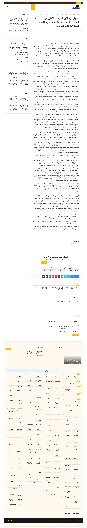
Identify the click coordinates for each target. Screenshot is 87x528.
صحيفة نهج (76, 435)
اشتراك (44, 262)
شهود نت (67, 461)
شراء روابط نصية (76, 482)
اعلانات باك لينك (49, 490)
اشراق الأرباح (67, 472)
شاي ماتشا (57, 462)
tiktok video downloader (11, 500)
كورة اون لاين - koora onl (19, 399)
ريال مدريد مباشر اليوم (38, 473)
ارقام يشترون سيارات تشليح (38, 448)
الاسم (77, 316)
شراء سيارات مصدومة (30, 448)
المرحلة (69, 270)
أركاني (76, 465)
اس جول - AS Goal (10, 404)
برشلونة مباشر (29, 380)
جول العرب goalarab (38, 463)
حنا (57, 458)
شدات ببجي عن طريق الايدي (48, 411)
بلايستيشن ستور (57, 444)
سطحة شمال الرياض (38, 428)
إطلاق (76, 268)
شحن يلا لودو (57, 435)
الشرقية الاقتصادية (67, 427)
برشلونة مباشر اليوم (29, 473)
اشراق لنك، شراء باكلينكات (76, 487)
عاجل (59, 270)
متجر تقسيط (49, 398)
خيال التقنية (76, 424)
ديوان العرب (49, 485)
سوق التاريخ (49, 473)
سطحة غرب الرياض (30, 428)
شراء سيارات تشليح (38, 443)
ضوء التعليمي (76, 401)
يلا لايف (34, 467)
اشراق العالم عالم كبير (67, 492)
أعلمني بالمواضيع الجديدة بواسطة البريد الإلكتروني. (69, 331)
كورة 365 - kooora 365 (19, 404)
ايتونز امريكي (48, 384)
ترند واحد (28, 6)
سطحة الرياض (38, 420)
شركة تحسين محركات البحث (67, 390)
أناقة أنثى (67, 438)
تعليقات (10, 38)
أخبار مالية (38, 6)
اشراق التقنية (67, 416)
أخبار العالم (44, 6)
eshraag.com (48, 520)
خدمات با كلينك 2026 (48, 481)
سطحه (30, 420)
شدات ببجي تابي (49, 381)
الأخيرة (26, 38)
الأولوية (70, 268)
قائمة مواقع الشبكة (59, 520)
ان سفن (76, 420)
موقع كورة (15, 438)
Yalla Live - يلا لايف (11, 394)
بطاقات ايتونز (48, 440)
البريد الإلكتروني (76, 321)
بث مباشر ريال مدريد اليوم (29, 463)
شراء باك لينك (76, 478)
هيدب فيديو (68, 454)
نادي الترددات (76, 449)
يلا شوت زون (19, 485)
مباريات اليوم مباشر (38, 381)
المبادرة (75, 270)
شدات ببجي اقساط (57, 377)
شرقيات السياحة (67, 469)
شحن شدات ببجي (57, 430)
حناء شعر (48, 454)
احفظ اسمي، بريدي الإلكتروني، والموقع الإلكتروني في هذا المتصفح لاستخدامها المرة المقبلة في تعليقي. (60, 326)
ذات (64, 270)
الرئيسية (76, 14)
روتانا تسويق (76, 446)
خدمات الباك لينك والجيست (57, 469)
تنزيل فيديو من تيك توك (19, 494)
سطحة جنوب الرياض (38, 433)
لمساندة (48, 270)
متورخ (76, 442)
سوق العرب (57, 473)
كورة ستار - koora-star (11, 377)
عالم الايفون (76, 431)
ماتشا (49, 458)
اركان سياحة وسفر (72, 410)
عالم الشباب (72, 383)
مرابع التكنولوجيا (67, 420)
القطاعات (39, 268)
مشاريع (57, 490)
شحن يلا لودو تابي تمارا (49, 416)
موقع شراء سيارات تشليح (29, 443)
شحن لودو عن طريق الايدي (48, 436)
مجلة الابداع (68, 446)
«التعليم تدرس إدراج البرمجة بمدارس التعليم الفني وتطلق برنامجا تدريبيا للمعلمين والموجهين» (56, 288)
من (43, 270)
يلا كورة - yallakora (11, 399)
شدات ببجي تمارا (49, 376)
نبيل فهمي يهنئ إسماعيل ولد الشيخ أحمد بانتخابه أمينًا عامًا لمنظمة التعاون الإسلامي (72, 288)
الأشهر (18, 38)
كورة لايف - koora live (19, 459)
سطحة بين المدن (38, 424)
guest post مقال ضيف (49, 469)
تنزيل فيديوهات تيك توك (19, 500)
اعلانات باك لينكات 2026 (15, 475)
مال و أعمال (22, 6)
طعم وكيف (76, 461)
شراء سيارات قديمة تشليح (34, 452)
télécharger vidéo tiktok (15, 504)
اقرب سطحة (30, 432)
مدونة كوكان (67, 431)
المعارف (76, 454)
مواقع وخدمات (16, 6)
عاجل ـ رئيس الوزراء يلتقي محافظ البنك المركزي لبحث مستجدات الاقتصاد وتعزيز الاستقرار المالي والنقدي (19, 56)
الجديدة (58, 268)
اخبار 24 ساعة (67, 509)
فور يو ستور (49, 407)
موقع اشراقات (75, 405)
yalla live (34, 482)
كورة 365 (38, 458)
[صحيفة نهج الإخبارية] (76, 7)
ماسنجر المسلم (72, 396)
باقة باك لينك (76, 388)
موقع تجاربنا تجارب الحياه (57, 486)
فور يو (49, 425)
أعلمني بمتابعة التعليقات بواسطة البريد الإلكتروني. (69, 328)
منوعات (33, 6)
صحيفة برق (68, 401)
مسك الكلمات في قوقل (76, 416)
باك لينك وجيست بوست (76, 502)
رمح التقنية (76, 458)
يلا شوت (38, 376)
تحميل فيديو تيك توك (11, 495)
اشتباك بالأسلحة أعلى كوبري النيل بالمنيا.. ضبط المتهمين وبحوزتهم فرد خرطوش (40, 288)
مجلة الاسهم (76, 427)
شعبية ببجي (57, 440)
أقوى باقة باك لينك (57, 480)
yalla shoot (30, 376)
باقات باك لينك (67, 482)
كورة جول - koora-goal (19, 382)
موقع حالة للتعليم (76, 509)
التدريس (76, 491)
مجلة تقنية (76, 505)
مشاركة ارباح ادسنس (67, 377)
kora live (11, 411)
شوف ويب (67, 424)
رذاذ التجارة (68, 458)
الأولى (64, 268)
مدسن (67, 442)
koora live (11, 386)
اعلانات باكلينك (52, 494)
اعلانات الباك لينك (68, 486)
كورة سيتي (30, 458)
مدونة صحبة (76, 469)
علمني (10, 6)
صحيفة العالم (67, 513)
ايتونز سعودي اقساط (57, 389)
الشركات (52, 268)
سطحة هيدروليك (30, 424)
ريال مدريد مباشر (38, 385)
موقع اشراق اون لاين (67, 406)
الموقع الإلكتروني (52, 321)
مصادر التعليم (67, 501)
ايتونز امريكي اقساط (48, 421)
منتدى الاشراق (76, 496)
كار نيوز (67, 435)
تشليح (38, 437)
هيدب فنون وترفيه (76, 513)
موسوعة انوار (76, 472)
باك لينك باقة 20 (57, 477)
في (54, 270)
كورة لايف (19, 414)
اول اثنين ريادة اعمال (75, 377)
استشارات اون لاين (67, 450)
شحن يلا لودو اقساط (48, 389)
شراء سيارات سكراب (30, 438)
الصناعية (45, 268)
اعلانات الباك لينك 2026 (68, 497)
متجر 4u (57, 410)
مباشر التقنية (67, 465)
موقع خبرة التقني (76, 438)
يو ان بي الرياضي (68, 505)
